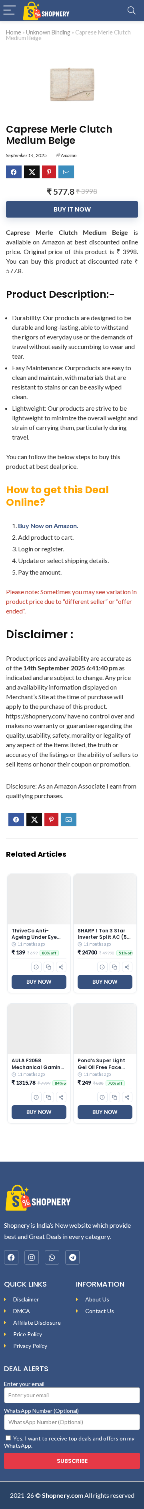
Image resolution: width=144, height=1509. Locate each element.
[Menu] (9, 10)
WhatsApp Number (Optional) (41, 1410)
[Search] (131, 10)
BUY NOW (39, 981)
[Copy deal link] (49, 967)
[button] (36, 967)
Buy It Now (72, 209)
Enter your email (24, 1383)
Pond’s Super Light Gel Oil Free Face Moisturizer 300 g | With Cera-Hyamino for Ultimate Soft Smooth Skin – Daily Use (103, 1063)
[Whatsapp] (52, 1257)
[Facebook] (11, 1257)
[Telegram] (72, 1257)
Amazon (68, 155)
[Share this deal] (61, 967)
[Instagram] (31, 1257)
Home (13, 32)
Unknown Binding (48, 32)
